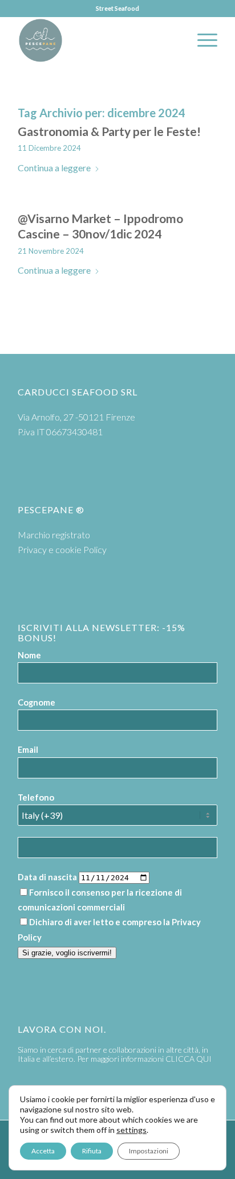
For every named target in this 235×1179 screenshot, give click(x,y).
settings (131, 1130)
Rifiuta (92, 1151)
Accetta (43, 1151)
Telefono (36, 797)
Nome (29, 655)
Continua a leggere (54, 167)
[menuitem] (201, 40)
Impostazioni (148, 1151)
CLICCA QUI (188, 1058)
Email (28, 749)
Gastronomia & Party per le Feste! (109, 131)
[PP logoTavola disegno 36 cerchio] (97, 40)
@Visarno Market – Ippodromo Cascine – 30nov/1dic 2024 (100, 226)
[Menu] (201, 40)
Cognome (36, 702)
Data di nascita (47, 877)
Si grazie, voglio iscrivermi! (67, 953)
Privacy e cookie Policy (62, 549)
